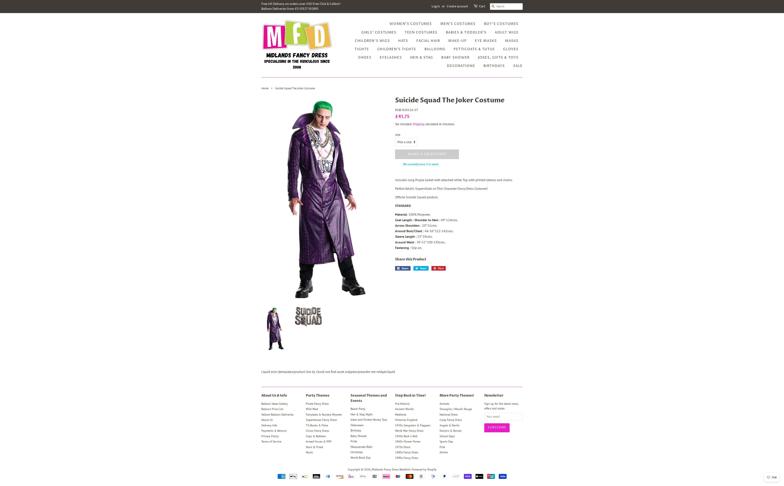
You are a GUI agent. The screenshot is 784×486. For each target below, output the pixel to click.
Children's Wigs (372, 41)
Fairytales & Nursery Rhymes (324, 414)
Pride (354, 441)
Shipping (418, 124)
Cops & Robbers (316, 436)
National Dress (449, 414)
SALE (518, 66)
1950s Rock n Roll (406, 436)
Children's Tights (396, 49)
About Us (267, 420)
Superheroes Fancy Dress (321, 420)
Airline (444, 452)
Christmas (357, 452)
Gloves (511, 49)
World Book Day (361, 457)
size (397, 135)
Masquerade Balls (361, 447)
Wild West (312, 409)
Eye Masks (486, 41)
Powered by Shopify (424, 469)
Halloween (357, 425)
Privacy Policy (270, 436)
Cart (482, 6)
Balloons (434, 49)
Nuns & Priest (314, 447)
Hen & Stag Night (362, 414)
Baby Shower (455, 57)
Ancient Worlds (404, 409)
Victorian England (406, 420)
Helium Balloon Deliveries (277, 414)
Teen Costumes (421, 32)
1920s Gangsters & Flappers (413, 425)
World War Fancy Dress (409, 430)
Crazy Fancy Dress (451, 420)
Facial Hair (428, 41)
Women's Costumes (411, 24)
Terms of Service (271, 441)
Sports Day (446, 441)
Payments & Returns (274, 430)
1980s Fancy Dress (406, 452)
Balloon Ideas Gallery (274, 404)
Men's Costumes (458, 24)
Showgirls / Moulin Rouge (456, 409)
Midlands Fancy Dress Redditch (391, 469)
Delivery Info (269, 425)
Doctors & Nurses (450, 430)
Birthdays (494, 66)
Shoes (364, 57)
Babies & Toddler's (466, 32)
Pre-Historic (402, 404)
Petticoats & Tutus (474, 49)
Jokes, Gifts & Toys (498, 57)
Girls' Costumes (378, 32)
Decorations (461, 66)
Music (309, 452)
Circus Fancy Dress (317, 430)
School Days (447, 436)
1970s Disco (402, 447)
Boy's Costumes (501, 24)
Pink (442, 447)
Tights (362, 49)
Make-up (457, 41)
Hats (403, 41)
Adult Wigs (507, 32)
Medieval (400, 414)
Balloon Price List (272, 409)
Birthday (356, 430)
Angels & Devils (449, 425)
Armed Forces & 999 (318, 441)
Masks (512, 41)
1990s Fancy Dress (406, 458)
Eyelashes (391, 57)
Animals (444, 404)
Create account (457, 6)
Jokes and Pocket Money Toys (369, 419)
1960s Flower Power (408, 441)
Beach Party (358, 409)
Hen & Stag (421, 57)
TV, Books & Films (317, 425)
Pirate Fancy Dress (317, 404)
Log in (436, 6)
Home (264, 88)
